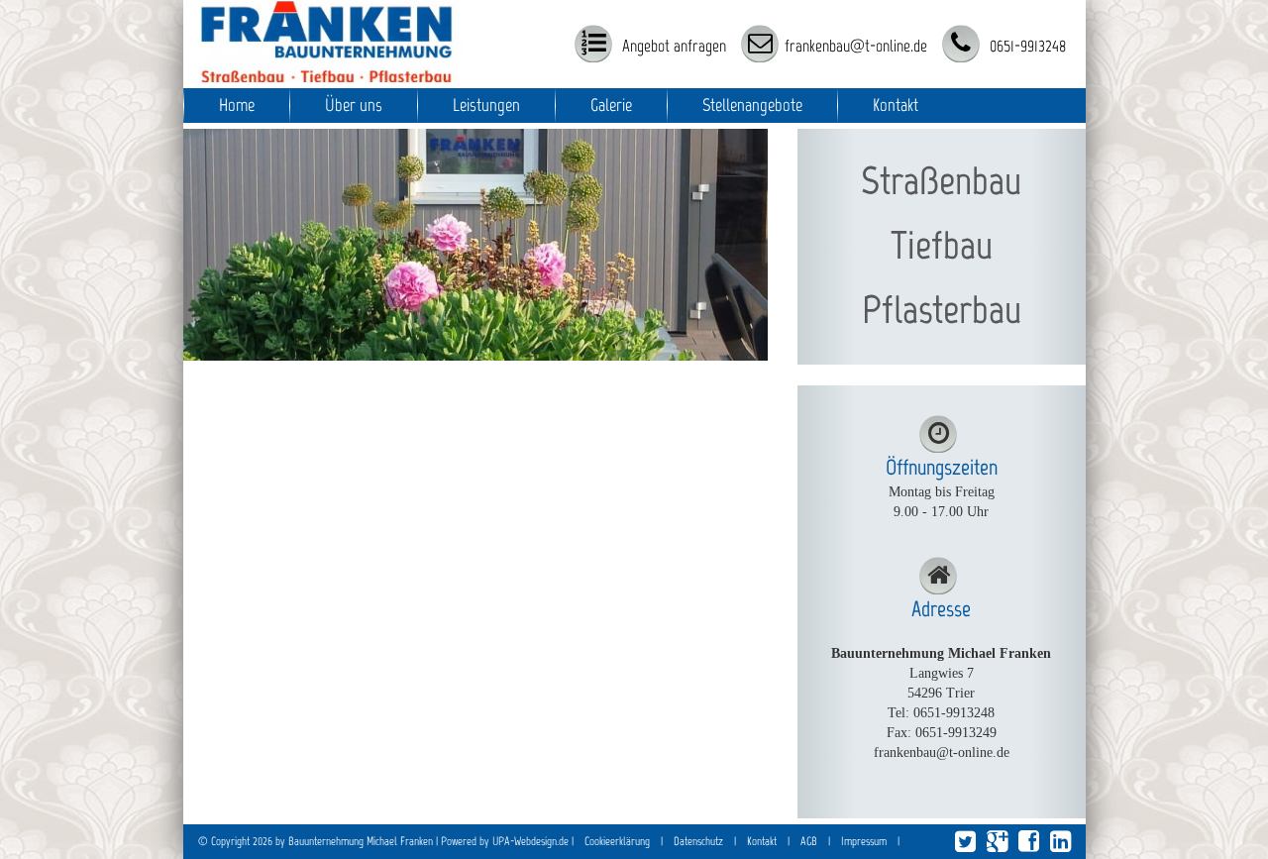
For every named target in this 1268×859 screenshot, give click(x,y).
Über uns (353, 105)
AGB (808, 841)
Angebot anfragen (672, 45)
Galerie (611, 105)
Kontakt (895, 105)
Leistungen (486, 105)
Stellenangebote (752, 105)
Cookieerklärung (617, 841)
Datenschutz (698, 841)
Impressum (864, 841)
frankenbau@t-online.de (856, 45)
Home (237, 105)
